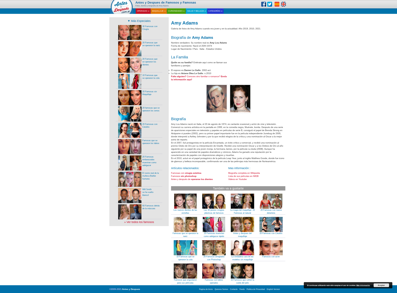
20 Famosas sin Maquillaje (149, 93)
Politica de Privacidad (256, 289)
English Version (273, 289)
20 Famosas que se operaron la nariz (151, 44)
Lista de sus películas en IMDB (243, 176)
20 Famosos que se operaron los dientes (149, 62)
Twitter (269, 4)
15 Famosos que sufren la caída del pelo (242, 281)
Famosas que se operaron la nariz (185, 234)
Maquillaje (158, 11)
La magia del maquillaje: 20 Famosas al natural (242, 211)
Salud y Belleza (195, 11)
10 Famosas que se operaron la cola (185, 258)
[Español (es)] (277, 4)
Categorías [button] (214, 11)
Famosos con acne (271, 256)
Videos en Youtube (237, 179)
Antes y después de (192, 179)
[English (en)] (283, 4)
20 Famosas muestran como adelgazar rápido (214, 234)
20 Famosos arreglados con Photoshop (214, 258)
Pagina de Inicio (206, 289)
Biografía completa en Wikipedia (244, 173)
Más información (363, 285)
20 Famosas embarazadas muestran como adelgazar (149, 161)
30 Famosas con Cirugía (149, 27)
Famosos (183, 176)
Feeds (242, 289)
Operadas (142, 11)
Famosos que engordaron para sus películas (185, 281)
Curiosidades (175, 11)
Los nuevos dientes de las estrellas (185, 211)
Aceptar (381, 285)
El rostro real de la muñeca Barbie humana (150, 176)
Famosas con (186, 173)
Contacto (234, 289)
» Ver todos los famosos (139, 222)
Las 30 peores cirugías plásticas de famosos (214, 211)
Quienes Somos (221, 289)
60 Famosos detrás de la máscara (151, 207)
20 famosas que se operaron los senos (151, 109)
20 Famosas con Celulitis (271, 233)
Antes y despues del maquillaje (242, 234)
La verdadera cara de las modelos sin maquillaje (242, 258)
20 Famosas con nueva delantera (271, 211)
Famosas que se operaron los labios (150, 142)
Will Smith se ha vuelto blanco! (147, 192)
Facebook (263, 4)
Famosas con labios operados (214, 281)
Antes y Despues (131, 289)
